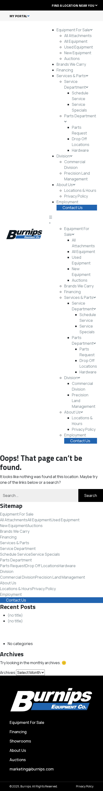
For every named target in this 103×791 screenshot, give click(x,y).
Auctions (72, 58)
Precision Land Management (60, 577)
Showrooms (20, 741)
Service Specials (45, 554)
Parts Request (12, 565)
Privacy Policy (76, 196)
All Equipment (75, 41)
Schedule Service (15, 554)
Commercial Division (17, 577)
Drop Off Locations (42, 565)
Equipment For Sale (73, 29)
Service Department (18, 548)
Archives (7, 672)
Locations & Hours (80, 190)
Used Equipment (78, 47)
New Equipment (77, 52)
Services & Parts (71, 75)
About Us (65, 184)
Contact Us (73, 207)
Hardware (80, 150)
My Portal (18, 16)
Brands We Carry (71, 64)
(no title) (15, 615)
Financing (65, 70)
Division (63, 156)
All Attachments (78, 35)
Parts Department (16, 560)
